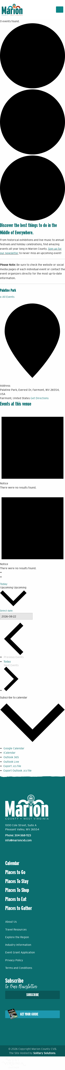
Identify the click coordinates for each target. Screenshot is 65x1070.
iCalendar (9, 752)
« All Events (7, 296)
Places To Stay (16, 881)
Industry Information (18, 944)
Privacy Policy (14, 960)
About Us (11, 921)
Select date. (6, 610)
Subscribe (32, 995)
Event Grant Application (20, 952)
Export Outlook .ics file (17, 770)
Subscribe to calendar (13, 697)
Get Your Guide (29, 1014)
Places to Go (15, 872)
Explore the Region (17, 937)
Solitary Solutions (44, 1053)
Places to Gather (18, 908)
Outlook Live (11, 761)
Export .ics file (12, 766)
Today (3, 583)
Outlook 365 (11, 757)
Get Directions (40, 398)
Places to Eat (15, 899)
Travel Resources (16, 929)
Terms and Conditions (18, 967)
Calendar (12, 863)
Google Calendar (13, 748)
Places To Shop (17, 890)
